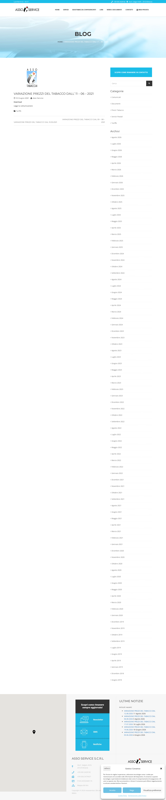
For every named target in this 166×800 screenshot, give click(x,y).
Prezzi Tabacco (118, 110)
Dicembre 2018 (118, 673)
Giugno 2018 (117, 680)
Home (57, 10)
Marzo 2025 (116, 234)
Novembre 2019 (118, 628)
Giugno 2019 (117, 654)
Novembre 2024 (118, 260)
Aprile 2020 (116, 596)
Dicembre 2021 (118, 479)
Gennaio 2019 (117, 667)
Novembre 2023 (118, 337)
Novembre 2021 (118, 486)
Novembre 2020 (118, 557)
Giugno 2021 (117, 512)
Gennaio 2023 (117, 396)
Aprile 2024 (116, 305)
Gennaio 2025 (117, 247)
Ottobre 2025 (117, 202)
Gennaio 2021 (117, 544)
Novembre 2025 (118, 195)
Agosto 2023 (116, 350)
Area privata (143, 10)
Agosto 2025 (116, 208)
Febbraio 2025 (117, 240)
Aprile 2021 (116, 525)
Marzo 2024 (116, 312)
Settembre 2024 (118, 273)
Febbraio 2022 (117, 467)
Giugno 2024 (117, 292)
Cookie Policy (122, 796)
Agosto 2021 (116, 505)
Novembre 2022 (118, 408)
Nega (132, 790)
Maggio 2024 (117, 299)
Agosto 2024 (116, 279)
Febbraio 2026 (117, 176)
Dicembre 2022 (118, 402)
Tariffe (18, 111)
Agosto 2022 (116, 428)
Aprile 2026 (116, 163)
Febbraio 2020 (117, 609)
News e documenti (114, 10)
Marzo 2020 (116, 602)
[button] (161, 768)
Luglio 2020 (116, 576)
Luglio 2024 (116, 286)
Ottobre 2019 (117, 635)
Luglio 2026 (116, 144)
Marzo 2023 (116, 383)
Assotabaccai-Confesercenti (84, 10)
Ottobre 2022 (117, 415)
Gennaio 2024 (117, 324)
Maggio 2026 (117, 157)
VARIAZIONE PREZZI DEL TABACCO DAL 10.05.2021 (35, 122)
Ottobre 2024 (117, 266)
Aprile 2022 (116, 454)
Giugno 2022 (117, 441)
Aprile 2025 (116, 228)
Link (101, 10)
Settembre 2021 (118, 499)
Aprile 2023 (116, 376)
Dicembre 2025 (118, 189)
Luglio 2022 (116, 434)
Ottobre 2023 (117, 344)
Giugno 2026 (117, 150)
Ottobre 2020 (117, 563)
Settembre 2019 (118, 641)
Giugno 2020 (117, 583)
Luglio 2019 (116, 647)
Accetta (112, 790)
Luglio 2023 (116, 357)
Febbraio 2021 (117, 538)
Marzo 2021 (116, 531)
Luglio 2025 (116, 215)
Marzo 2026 (116, 169)
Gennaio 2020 (117, 615)
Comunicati (116, 97)
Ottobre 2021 (117, 492)
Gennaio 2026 (117, 182)
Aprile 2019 (116, 660)
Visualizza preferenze (152, 790)
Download (18, 102)
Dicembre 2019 (118, 622)
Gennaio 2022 (117, 473)
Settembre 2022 (118, 421)
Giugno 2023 (117, 363)
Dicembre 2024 (118, 253)
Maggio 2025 (117, 221)
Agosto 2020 (116, 570)
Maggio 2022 (117, 447)
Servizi (66, 10)
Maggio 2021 (117, 518)
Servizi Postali (117, 116)
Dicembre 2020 (118, 551)
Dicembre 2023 (118, 331)
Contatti (129, 10)
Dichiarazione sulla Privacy (137, 796)
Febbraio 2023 (117, 389)
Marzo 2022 (116, 460)
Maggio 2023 (117, 370)
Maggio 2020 (117, 589)
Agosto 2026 (116, 137)
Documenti (116, 103)
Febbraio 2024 (117, 318)
